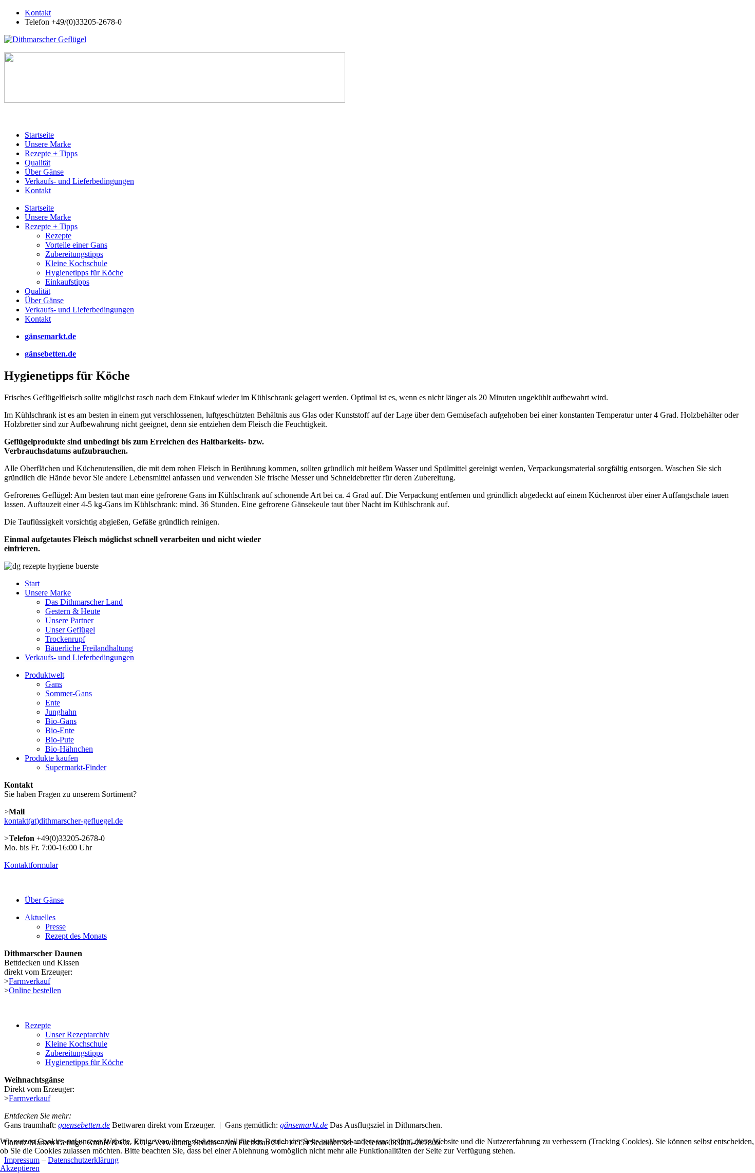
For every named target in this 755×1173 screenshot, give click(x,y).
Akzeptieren (20, 1168)
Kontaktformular (31, 865)
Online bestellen (35, 990)
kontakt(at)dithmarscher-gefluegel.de (63, 820)
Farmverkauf (29, 981)
